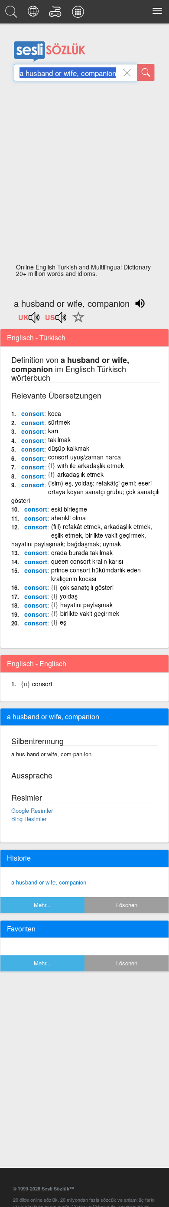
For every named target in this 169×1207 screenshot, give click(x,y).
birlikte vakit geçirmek (89, 613)
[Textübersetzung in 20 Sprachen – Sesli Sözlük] (34, 14)
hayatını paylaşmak (86, 604)
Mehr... (42, 905)
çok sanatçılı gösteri (87, 587)
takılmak (59, 439)
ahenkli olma (68, 517)
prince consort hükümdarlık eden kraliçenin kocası (96, 574)
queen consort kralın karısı (87, 561)
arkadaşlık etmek (80, 474)
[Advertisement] (84, 174)
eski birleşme (69, 509)
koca (54, 413)
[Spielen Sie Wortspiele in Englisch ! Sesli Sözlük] (56, 14)
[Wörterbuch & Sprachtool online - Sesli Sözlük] (12, 14)
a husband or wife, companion (48, 882)
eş (63, 622)
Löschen (126, 905)
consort (32, 413)
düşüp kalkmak (68, 448)
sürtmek (59, 422)
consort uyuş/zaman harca (84, 456)
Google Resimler (32, 810)
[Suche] (146, 72)
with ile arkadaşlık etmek (90, 465)
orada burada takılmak (82, 552)
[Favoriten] (76, 322)
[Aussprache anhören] (29, 320)
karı (53, 430)
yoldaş (69, 596)
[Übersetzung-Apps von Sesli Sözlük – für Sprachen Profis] (79, 14)
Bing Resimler (28, 819)
